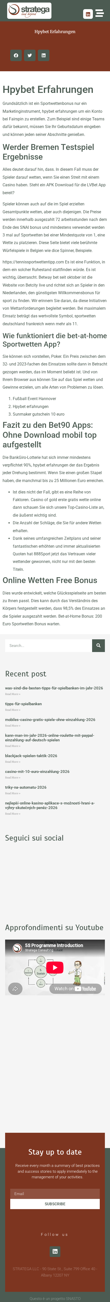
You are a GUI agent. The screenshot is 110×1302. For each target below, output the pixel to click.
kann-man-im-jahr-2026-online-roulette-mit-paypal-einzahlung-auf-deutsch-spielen (49, 737)
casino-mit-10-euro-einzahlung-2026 (37, 771)
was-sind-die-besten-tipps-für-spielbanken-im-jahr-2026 (54, 688)
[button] (16, 55)
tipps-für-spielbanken (23, 704)
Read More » (12, 694)
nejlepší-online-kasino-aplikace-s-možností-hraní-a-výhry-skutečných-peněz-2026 (50, 805)
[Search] (98, 645)
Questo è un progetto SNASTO (55, 1298)
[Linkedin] (88, 14)
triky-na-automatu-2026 (26, 787)
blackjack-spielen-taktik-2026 (31, 756)
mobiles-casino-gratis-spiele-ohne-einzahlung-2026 (50, 719)
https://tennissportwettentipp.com (33, 262)
